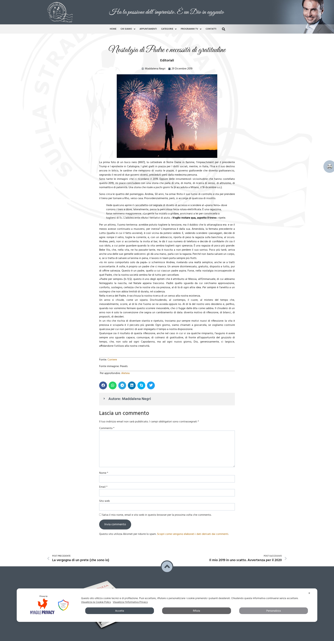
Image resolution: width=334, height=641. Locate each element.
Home (113, 5)
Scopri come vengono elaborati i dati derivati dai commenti (192, 459)
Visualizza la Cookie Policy (96, 601)
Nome (103, 398)
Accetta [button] (119, 610)
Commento (106, 353)
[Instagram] (187, 526)
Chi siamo (126, 5)
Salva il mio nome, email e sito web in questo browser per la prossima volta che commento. (157, 440)
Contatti (211, 5)
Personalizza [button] (273, 610)
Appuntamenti (148, 5)
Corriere (112, 285)
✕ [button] (309, 593)
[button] (223, 4)
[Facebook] (173, 526)
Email (103, 412)
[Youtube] (180, 526)
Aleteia (125, 298)
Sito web (104, 426)
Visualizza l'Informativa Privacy (130, 601)
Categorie (167, 5)
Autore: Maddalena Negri (129, 324)
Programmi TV (189, 5)
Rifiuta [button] (196, 610)
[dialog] (167, 605)
